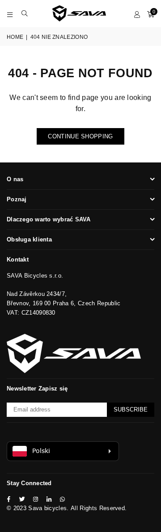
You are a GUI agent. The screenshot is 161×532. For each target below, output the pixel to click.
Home (15, 37)
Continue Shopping (80, 136)
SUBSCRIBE (131, 409)
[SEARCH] (24, 13)
